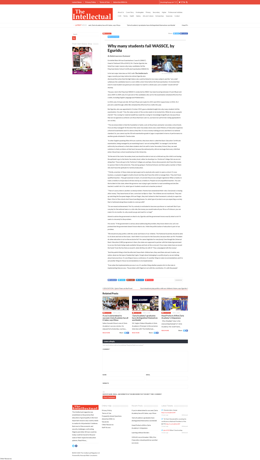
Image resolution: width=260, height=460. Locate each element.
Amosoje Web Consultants (88, 455)
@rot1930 (166, 430)
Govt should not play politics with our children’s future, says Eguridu (163, 288)
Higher (164, 12)
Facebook (184, 33)
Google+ (131, 280)
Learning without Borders (140, 433)
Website (106, 383)
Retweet (185, 415)
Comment (106, 349)
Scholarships (159, 16)
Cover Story (130, 12)
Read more (106, 333)
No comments (114, 37)
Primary (148, 12)
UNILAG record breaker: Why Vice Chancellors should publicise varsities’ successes (145, 440)
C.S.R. (119, 16)
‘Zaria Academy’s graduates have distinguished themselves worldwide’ (147, 25)
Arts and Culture (148, 16)
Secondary (156, 12)
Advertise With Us (120, 2)
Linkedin (140, 280)
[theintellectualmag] (92, 18)
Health (132, 16)
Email (148, 375)
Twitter (177, 33)
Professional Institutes (175, 12)
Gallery (138, 16)
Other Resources (108, 424)
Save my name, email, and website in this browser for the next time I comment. (132, 394)
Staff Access (106, 427)
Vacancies (169, 16)
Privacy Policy (90, 2)
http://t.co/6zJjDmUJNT (168, 412)
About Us (121, 12)
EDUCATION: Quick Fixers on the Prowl (118, 288)
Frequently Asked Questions (112, 416)
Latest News (77, 2)
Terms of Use (105, 2)
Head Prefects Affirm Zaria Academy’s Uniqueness (172, 317)
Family (126, 16)
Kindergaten (140, 12)
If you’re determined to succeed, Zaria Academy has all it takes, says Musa (91, 25)
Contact (177, 16)
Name (104, 375)
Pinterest (150, 280)
